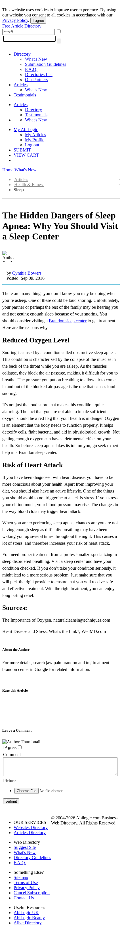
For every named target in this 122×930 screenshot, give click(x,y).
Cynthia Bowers (26, 273)
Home (7, 169)
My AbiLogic (26, 129)
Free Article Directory (21, 26)
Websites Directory (31, 827)
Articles (21, 84)
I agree (38, 20)
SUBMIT (22, 150)
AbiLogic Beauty (29, 917)
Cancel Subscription (32, 892)
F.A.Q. (31, 69)
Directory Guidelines (32, 857)
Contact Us (24, 897)
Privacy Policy (15, 20)
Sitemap (21, 877)
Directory (22, 54)
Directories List (38, 74)
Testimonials (25, 94)
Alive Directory (28, 922)
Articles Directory (30, 832)
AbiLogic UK (26, 912)
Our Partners (36, 79)
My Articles (35, 134)
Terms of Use (26, 882)
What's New (36, 59)
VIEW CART (26, 155)
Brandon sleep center (68, 320)
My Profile (34, 139)
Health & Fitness (29, 184)
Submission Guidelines (45, 64)
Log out (32, 144)
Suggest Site (25, 847)
